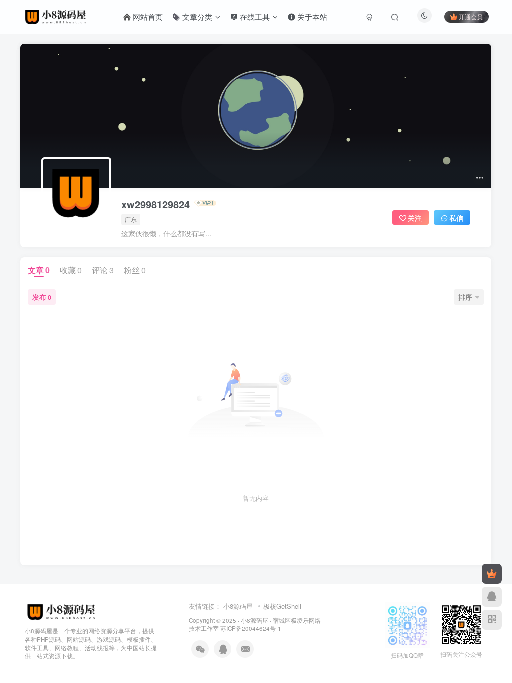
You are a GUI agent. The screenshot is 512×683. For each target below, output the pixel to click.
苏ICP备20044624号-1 (251, 628)
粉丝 (135, 270)
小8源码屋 (238, 606)
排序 (465, 297)
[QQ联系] (492, 597)
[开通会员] (492, 574)
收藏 (71, 270)
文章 (39, 270)
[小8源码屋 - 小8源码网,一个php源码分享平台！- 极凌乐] (61, 611)
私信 (457, 218)
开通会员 (471, 16)
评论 (103, 270)
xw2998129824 (156, 205)
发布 (42, 297)
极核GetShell (283, 606)
